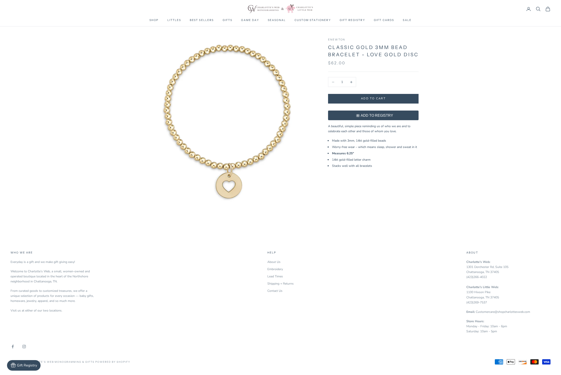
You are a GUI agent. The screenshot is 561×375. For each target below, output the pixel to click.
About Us (273, 262)
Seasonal (277, 20)
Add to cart (373, 99)
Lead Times (275, 276)
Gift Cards (384, 20)
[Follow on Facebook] (13, 346)
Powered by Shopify (112, 361)
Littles (174, 20)
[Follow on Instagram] (24, 346)
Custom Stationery (313, 20)
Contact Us (274, 291)
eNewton (336, 39)
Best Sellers (202, 20)
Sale (407, 20)
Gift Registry (352, 20)
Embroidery (275, 269)
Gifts (228, 20)
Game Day (250, 20)
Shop (154, 20)
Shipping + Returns (280, 284)
